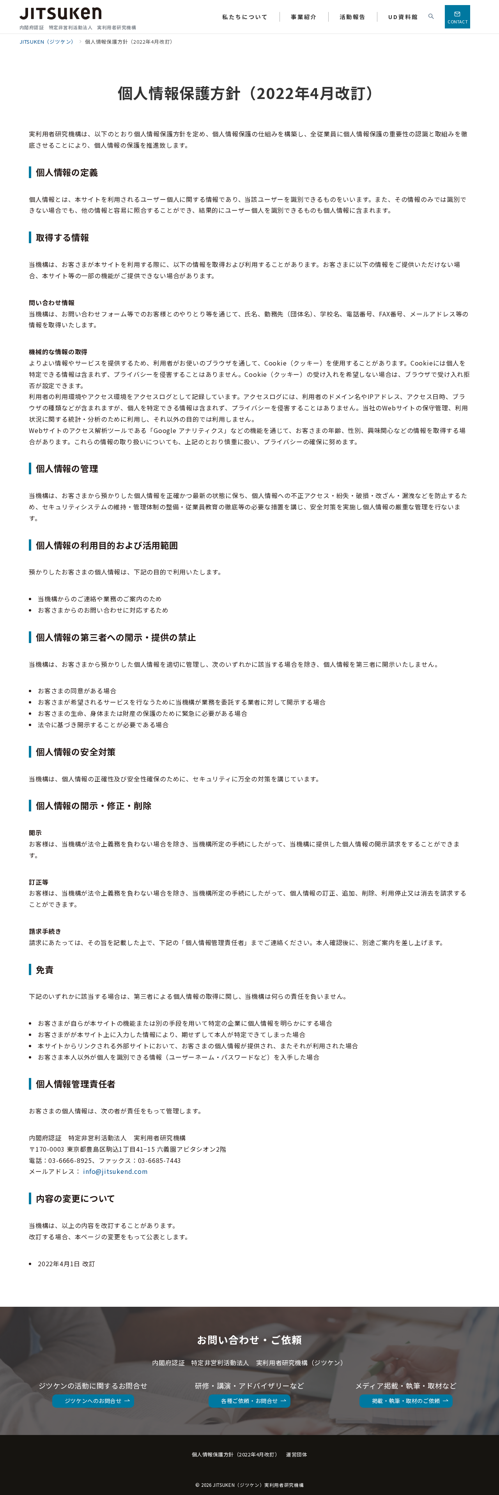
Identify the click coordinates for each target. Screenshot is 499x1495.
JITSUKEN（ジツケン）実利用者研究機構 (258, 1485)
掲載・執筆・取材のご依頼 (406, 1401)
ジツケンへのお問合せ (93, 1401)
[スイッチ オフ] (431, 17)
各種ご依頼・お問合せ (249, 1401)
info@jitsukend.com (115, 1171)
